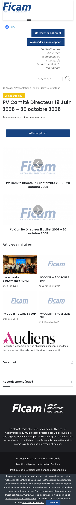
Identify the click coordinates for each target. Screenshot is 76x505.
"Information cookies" (33, 502)
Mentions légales (25, 464)
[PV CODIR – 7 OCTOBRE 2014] (56, 264)
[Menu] (29, 21)
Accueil (9, 87)
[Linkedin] (12, 27)
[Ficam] (17, 7)
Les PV (35, 87)
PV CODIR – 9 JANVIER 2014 (20, 314)
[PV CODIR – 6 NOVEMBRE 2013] (56, 300)
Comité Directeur (50, 87)
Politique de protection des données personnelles (38, 469)
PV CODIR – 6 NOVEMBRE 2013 (54, 315)
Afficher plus (37, 133)
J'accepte (53, 502)
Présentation (22, 87)
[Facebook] (7, 27)
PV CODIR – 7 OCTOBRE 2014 (54, 279)
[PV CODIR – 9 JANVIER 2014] (20, 300)
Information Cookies (49, 464)
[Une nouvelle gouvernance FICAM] (20, 264)
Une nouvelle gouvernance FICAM (16, 279)
